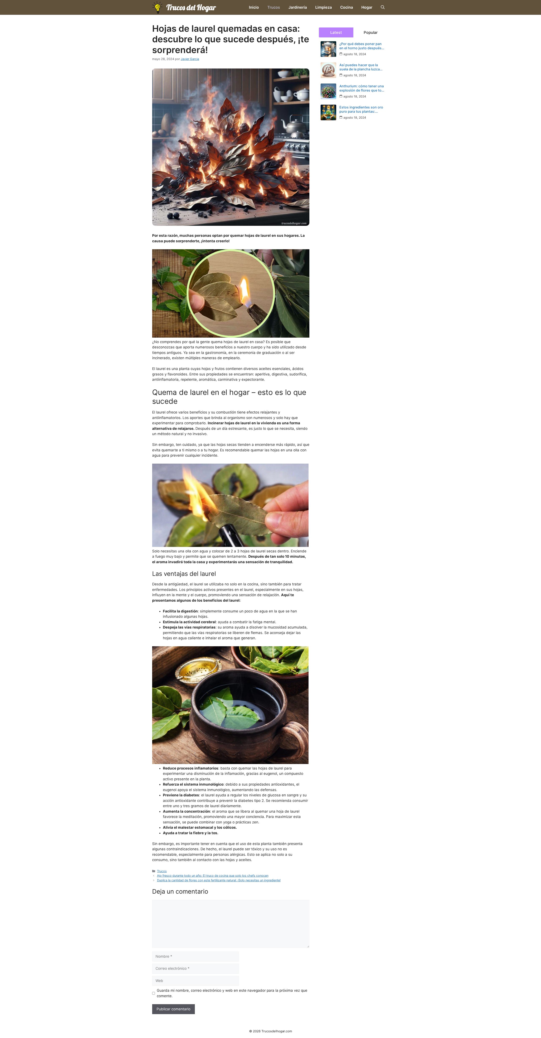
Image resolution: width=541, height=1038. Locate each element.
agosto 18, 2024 (354, 54)
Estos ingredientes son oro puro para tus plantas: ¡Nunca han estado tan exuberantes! (361, 109)
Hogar (366, 7)
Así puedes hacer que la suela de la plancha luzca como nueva (359, 67)
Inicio (254, 7)
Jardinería (297, 7)
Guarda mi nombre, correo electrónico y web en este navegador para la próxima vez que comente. (232, 993)
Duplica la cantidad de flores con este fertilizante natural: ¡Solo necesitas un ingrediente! (219, 880)
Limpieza (323, 7)
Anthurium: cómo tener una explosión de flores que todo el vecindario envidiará (362, 88)
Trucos (273, 7)
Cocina (346, 7)
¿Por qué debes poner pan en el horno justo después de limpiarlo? (360, 46)
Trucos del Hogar (191, 7)
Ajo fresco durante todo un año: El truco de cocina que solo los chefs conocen (212, 875)
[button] (383, 7)
